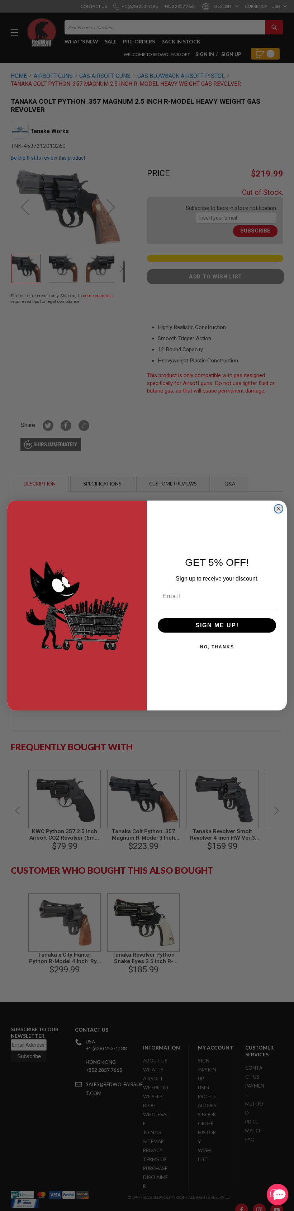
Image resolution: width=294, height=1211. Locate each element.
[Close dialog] (278, 508)
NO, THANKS (217, 646)
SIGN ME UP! (217, 625)
